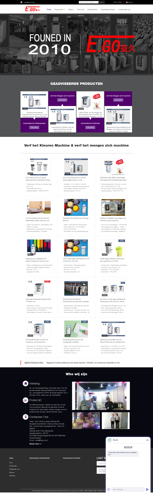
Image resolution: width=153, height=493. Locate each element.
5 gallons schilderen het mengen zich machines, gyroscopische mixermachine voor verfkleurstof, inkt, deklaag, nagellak (113, 219)
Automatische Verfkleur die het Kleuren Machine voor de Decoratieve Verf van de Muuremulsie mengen (62, 129)
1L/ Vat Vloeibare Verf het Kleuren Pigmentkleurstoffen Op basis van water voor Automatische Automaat (38, 219)
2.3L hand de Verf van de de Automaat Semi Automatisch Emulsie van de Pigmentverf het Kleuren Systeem (38, 179)
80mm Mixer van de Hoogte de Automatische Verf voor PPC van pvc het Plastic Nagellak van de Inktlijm (90, 115)
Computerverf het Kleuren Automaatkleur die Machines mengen (76, 300)
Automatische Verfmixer (90, 123)
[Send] (147, 489)
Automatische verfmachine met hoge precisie (75, 219)
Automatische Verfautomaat (34, 123)
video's (71, 9)
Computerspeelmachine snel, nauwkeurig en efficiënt (73, 341)
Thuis (49, 9)
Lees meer (34, 127)
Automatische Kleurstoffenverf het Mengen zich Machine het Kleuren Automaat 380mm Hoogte (118, 129)
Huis (10, 462)
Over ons (80, 9)
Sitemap (12, 476)
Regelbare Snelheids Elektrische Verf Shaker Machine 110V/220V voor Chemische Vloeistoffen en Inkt (83, 363)
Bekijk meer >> (35, 444)
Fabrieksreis (92, 9)
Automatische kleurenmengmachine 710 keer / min (38, 300)
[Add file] (108, 489)
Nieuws (12, 472)
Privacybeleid (36, 491)
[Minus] (147, 440)
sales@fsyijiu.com (29, 2)
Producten (59, 9)
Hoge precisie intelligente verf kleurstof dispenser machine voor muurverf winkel (37, 260)
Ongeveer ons (14, 469)
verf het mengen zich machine (62, 96)
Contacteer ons (124, 9)
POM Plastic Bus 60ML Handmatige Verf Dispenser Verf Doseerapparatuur (113, 179)
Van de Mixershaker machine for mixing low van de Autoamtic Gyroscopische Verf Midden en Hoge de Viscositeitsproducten (39, 341)
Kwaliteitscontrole (108, 9)
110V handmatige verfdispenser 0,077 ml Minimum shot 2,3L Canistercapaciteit (76, 260)
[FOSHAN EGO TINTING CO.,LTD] (32, 9)
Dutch (130, 2)
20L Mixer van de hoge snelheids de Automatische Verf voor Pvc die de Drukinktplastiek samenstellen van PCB (112, 300)
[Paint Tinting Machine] (76, 44)
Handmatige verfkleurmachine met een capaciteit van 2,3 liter (112, 260)
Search (101, 2)
